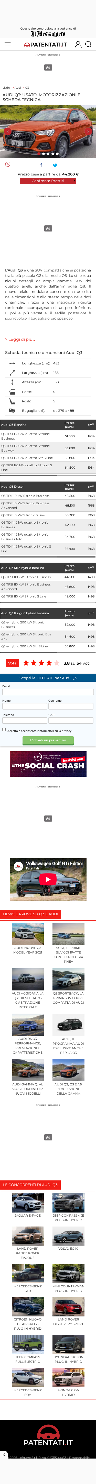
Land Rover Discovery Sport (68, 1321)
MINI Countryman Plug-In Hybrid (68, 1288)
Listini (6, 87)
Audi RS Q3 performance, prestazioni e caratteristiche (27, 1045)
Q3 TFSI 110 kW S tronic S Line (23, 596)
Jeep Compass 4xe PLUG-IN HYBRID (68, 1218)
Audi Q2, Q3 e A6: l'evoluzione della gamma (68, 1088)
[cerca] (90, 44)
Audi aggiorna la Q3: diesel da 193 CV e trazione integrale (28, 1000)
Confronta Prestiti (48, 181)
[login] (78, 44)
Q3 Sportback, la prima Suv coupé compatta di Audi (68, 997)
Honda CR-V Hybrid (68, 1392)
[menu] (7, 44)
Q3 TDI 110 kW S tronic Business (25, 496)
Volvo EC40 (68, 1248)
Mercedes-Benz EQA (28, 1392)
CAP (51, 714)
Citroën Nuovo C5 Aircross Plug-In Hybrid (27, 1323)
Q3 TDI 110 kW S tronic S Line (23, 515)
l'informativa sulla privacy (54, 730)
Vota (12, 663)
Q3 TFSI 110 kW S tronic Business (26, 577)
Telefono (8, 714)
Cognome (54, 700)
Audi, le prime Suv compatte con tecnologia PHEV (68, 954)
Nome (6, 700)
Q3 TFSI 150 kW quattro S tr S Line (27, 458)
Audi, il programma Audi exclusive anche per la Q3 (68, 1046)
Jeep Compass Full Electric (27, 1359)
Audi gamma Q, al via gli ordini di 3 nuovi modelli (27, 1088)
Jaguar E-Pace (28, 1215)
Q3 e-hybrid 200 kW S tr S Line (24, 646)
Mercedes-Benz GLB (28, 1288)
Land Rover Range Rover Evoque (27, 1253)
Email (6, 686)
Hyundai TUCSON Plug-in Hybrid (68, 1359)
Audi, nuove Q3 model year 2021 (27, 950)
